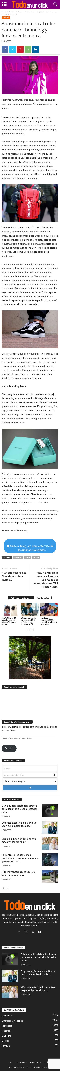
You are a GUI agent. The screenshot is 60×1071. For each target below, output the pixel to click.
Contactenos (21, 1062)
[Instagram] (27, 932)
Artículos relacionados (21, 598)
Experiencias (35, 1062)
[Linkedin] (35, 49)
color (27, 558)
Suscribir (9, 748)
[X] (12, 49)
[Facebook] (5, 49)
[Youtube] (40, 932)
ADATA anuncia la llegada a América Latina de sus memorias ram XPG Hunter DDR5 (46, 580)
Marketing (6, 1036)
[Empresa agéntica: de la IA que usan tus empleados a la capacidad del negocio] (50, 827)
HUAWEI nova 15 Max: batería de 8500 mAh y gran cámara (9, 621)
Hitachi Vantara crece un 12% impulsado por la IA (18, 873)
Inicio (4, 12)
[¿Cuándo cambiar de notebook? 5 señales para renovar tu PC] (30, 609)
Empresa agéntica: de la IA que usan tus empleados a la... (19, 824)
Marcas (12, 12)
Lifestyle (6, 1046)
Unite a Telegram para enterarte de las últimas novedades (32, 548)
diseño (36, 558)
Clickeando (7, 1015)
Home (9, 1062)
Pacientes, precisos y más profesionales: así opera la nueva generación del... (20, 858)
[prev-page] (28, 629)
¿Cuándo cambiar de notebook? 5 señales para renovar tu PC (28, 621)
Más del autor (42, 598)
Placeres (6, 1031)
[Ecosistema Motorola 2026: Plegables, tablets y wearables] (49, 609)
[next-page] (32, 629)
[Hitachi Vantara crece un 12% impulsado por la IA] (50, 876)
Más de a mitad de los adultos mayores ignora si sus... (19, 840)
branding (18, 558)
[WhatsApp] (28, 49)
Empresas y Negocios (12, 1020)
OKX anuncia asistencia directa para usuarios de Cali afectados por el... (20, 809)
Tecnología (7, 1026)
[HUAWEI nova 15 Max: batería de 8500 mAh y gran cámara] (11, 609)
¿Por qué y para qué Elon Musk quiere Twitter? (14, 576)
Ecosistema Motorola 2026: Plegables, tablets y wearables (48, 621)
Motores (6, 1041)
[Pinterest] (20, 49)
